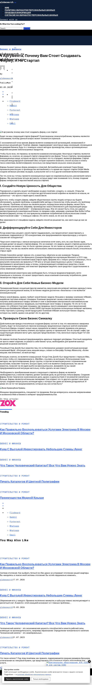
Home (7, 7)
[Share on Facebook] (48, 503)
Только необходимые (40, 679)
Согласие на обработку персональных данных (31, 15)
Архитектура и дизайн (21, 94)
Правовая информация (18, 12)
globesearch (6, 78)
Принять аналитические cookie (17, 679)
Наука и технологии (20, 82)
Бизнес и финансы (19, 70)
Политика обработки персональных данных (30, 10)
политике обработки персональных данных (34, 674)
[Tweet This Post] (48, 94)
